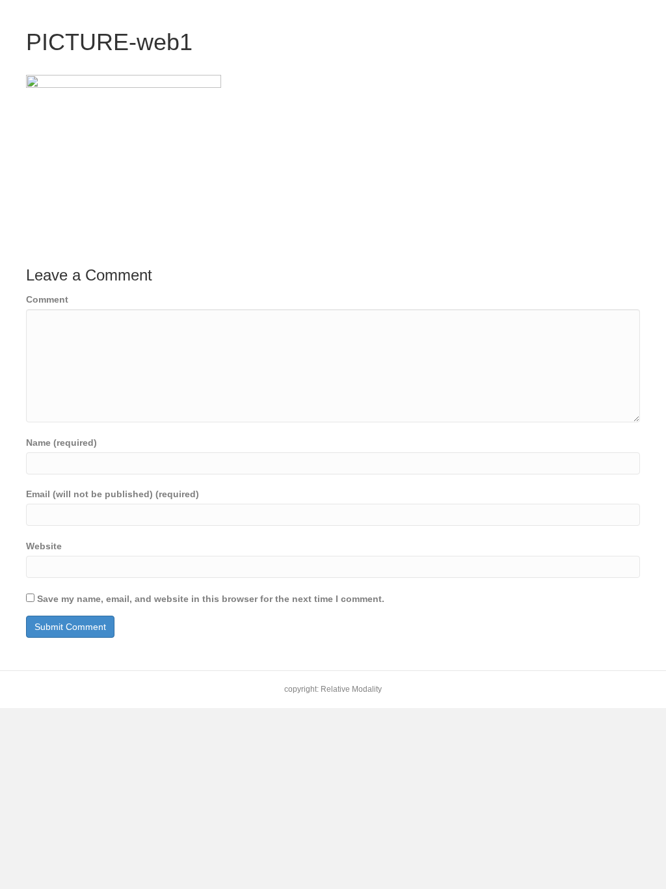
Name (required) (61, 442)
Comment (47, 299)
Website (44, 546)
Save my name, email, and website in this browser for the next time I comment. (210, 599)
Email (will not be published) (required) (112, 494)
